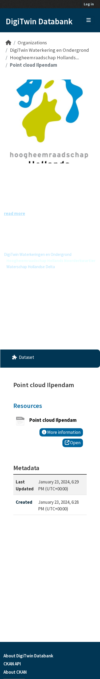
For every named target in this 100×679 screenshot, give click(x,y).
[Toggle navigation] (88, 20)
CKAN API (12, 664)
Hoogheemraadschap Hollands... (44, 57)
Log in (89, 4)
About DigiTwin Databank (28, 656)
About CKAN (15, 672)
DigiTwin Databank (39, 21)
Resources (27, 406)
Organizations (32, 42)
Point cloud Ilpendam (33, 65)
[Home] (8, 42)
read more (14, 213)
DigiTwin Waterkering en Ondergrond (49, 50)
